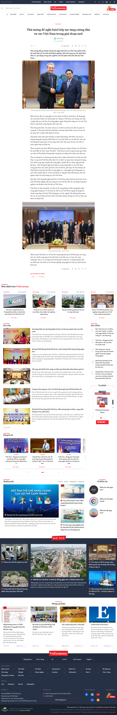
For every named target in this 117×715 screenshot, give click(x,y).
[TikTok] (110, 2)
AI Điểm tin (102, 482)
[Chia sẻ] (85, 46)
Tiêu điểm (13, 14)
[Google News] (114, 2)
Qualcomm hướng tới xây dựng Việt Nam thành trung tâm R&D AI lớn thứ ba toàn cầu (104, 364)
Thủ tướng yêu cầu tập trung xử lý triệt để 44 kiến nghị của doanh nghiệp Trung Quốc (104, 353)
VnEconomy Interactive (99, 624)
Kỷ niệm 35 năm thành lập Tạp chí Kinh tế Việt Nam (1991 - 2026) (44, 627)
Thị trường (63, 14)
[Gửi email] (79, 46)
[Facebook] (95, 2)
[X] (99, 2)
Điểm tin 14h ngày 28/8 (106, 489)
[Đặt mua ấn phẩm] (111, 8)
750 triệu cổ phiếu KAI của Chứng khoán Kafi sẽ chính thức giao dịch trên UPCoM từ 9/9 (14, 312)
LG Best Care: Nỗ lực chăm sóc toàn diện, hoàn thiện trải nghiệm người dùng (44, 312)
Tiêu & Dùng (47, 2)
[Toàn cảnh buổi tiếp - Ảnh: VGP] (58, 202)
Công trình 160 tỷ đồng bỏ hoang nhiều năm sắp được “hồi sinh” (14, 590)
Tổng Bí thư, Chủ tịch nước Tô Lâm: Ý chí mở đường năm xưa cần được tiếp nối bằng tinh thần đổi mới (104, 375)
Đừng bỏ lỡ (8, 435)
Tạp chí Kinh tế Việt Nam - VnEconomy (104, 709)
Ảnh (2, 684)
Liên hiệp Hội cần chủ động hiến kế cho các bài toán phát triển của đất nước (57, 330)
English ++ (81, 2)
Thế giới (97, 14)
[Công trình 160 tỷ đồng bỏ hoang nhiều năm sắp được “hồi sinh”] (14, 579)
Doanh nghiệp (74, 14)
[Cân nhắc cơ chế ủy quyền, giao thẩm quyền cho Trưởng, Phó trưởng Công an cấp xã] (102, 552)
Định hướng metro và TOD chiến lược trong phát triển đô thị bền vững (14, 627)
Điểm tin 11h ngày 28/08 (106, 500)
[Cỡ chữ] (35, 46)
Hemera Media (29, 708)
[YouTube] (106, 2)
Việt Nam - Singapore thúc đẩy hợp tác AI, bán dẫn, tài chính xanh (104, 342)
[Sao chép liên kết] (82, 46)
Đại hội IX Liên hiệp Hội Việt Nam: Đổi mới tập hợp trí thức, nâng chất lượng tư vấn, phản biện (57, 411)
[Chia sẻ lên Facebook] (72, 46)
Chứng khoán (36, 2)
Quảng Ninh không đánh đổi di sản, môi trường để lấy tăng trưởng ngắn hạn (58, 350)
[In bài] (31, 46)
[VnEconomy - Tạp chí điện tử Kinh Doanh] (58, 653)
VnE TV (61, 2)
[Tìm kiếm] (7, 8)
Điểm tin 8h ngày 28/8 (106, 512)
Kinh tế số (40, 14)
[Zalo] (103, 2)
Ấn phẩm (102, 385)
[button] (43, 472)
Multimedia (8, 482)
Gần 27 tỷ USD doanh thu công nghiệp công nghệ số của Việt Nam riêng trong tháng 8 (102, 312)
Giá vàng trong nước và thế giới (73, 624)
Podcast (66, 481)
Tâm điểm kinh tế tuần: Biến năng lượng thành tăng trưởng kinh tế (72, 503)
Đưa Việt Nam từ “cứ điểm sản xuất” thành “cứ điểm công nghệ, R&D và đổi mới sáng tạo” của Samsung (104, 332)
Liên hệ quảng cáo (60, 700)
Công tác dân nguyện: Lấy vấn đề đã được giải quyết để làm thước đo (57, 389)
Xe (55, 2)
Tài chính (31, 14)
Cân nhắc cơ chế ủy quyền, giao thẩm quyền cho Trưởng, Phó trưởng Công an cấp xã (102, 564)
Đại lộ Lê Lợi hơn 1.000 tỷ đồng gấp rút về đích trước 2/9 (58, 580)
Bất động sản (87, 14)
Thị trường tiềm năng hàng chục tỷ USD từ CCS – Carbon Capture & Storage (101, 591)
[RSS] (98, 700)
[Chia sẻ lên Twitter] (75, 46)
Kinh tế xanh (51, 14)
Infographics (73, 481)
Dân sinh (106, 14)
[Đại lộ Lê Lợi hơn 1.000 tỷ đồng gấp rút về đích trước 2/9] (58, 560)
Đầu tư (22, 14)
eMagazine (81, 481)
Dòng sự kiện (58, 604)
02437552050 (49, 696)
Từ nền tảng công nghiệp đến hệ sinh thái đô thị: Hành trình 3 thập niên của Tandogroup (72, 527)
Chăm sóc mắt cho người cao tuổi (15, 562)
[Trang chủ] (7, 15)
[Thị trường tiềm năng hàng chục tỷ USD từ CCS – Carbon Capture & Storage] (102, 579)
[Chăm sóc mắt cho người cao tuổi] (14, 552)
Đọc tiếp (7, 326)
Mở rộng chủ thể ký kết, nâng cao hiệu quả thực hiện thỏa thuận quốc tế (58, 369)
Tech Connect (70, 2)
